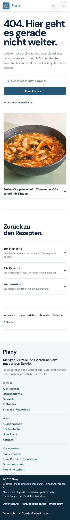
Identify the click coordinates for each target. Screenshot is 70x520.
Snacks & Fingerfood (16, 409)
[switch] (54, 6)
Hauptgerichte (28, 315)
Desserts (44, 315)
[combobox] (35, 81)
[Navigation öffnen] (63, 5)
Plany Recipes (12, 454)
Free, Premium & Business (20, 459)
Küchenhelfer (12, 429)
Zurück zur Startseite (20, 102)
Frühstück (9, 322)
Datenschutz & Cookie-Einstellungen (26, 513)
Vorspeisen (10, 315)
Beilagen (58, 315)
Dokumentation (13, 464)
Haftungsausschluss (34, 503)
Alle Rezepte (11, 389)
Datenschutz (11, 503)
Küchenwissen (12, 424)
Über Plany (10, 434)
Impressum (56, 503)
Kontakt (8, 439)
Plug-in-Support (14, 469)
